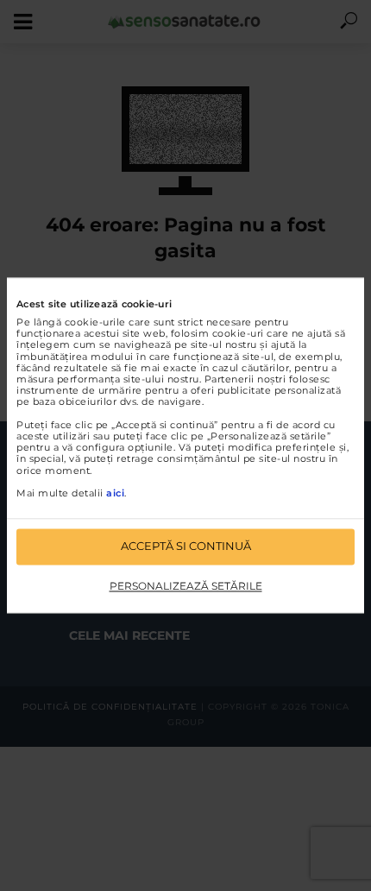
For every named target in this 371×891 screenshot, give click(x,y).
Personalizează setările (186, 585)
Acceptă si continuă (186, 546)
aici (115, 493)
